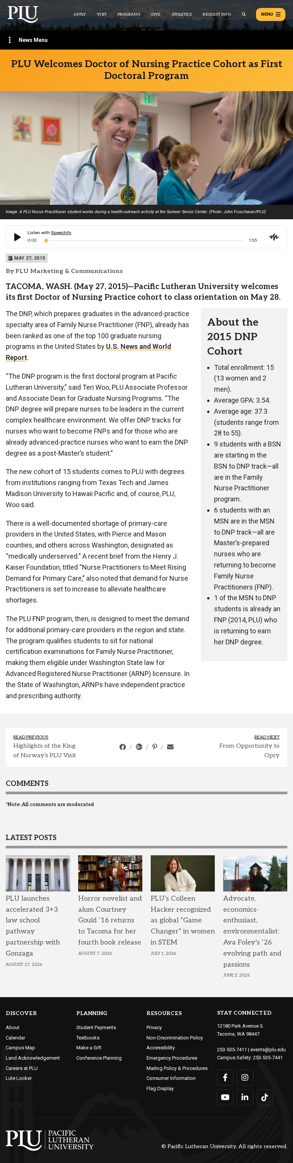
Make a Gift (88, 1048)
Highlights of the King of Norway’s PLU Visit (44, 751)
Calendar (15, 1038)
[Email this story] (170, 747)
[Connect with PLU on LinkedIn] (245, 1097)
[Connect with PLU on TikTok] (265, 1097)
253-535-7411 (232, 1049)
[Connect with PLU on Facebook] (225, 1078)
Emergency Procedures (171, 1058)
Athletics (182, 14)
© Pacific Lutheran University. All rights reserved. (224, 1147)
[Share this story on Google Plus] (140, 747)
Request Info (216, 14)
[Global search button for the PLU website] (243, 14)
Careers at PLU (22, 1068)
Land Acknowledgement (33, 1058)
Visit (101, 14)
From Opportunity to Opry (249, 751)
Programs (129, 14)
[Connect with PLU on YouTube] (225, 1097)
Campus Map (20, 1048)
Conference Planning (99, 1058)
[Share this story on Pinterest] (155, 747)
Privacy (154, 1027)
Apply (80, 14)
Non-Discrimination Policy (174, 1038)
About (12, 1027)
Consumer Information (171, 1078)
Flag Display (160, 1088)
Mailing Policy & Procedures (177, 1068)
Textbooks (88, 1038)
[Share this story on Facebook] (123, 747)
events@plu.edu (268, 1049)
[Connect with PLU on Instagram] (245, 1078)
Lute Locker (19, 1078)
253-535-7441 (268, 1057)
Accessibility (160, 1048)
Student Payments (96, 1027)
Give (156, 14)
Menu (267, 14)
